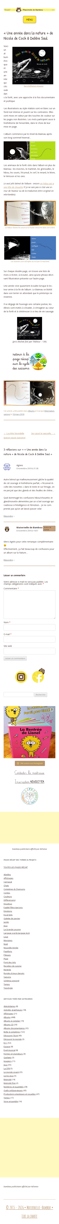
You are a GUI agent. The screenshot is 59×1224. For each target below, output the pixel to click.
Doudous (8, 903)
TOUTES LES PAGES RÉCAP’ (16, 867)
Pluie (6, 958)
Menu (29, 19)
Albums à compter (12, 1021)
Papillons (8, 951)
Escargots (8, 914)
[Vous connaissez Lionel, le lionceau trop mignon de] (29, 732)
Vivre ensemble (11, 1101)
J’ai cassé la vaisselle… (43, 433)
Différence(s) (9, 900)
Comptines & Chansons (14, 889)
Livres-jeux (9, 1075)
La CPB (7, 1068)
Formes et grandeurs (13, 1053)
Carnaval (8, 881)
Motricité (7, 1079)
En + (5, 1042)
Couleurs (8, 896)
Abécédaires (9, 1006)
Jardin (6, 922)
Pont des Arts (10, 962)
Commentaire (11, 588)
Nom (7, 622)
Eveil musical (9, 1050)
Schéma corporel (11, 980)
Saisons (7, 977)
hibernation (49, 411)
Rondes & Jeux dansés (14, 973)
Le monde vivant (11, 1072)
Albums (31, 411)
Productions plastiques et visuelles (20, 1094)
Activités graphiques (13, 1010)
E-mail (7, 634)
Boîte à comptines (12, 1032)
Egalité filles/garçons (13, 907)
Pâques (7, 955)
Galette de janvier (12, 918)
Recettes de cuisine (12, 966)
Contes (7, 892)
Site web (8, 645)
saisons (7, 414)
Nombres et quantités (14, 1086)
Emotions (8, 911)
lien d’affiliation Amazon (33, 86)
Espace (7, 1046)
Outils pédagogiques (13, 1090)
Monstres (8, 940)
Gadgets (7, 1057)
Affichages (8, 878)
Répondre (8, 516)
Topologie (8, 988)
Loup (6, 936)
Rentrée (7, 969)
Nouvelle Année (11, 947)
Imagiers (7, 1061)
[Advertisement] (29, 827)
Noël (6, 944)
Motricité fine (10, 1083)
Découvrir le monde (13, 1039)
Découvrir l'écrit (11, 1035)
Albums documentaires (14, 1028)
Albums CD (8, 1024)
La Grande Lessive (12, 929)
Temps (7, 984)
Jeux (6, 925)
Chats (6, 885)
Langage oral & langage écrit (17, 933)
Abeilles (7, 874)
